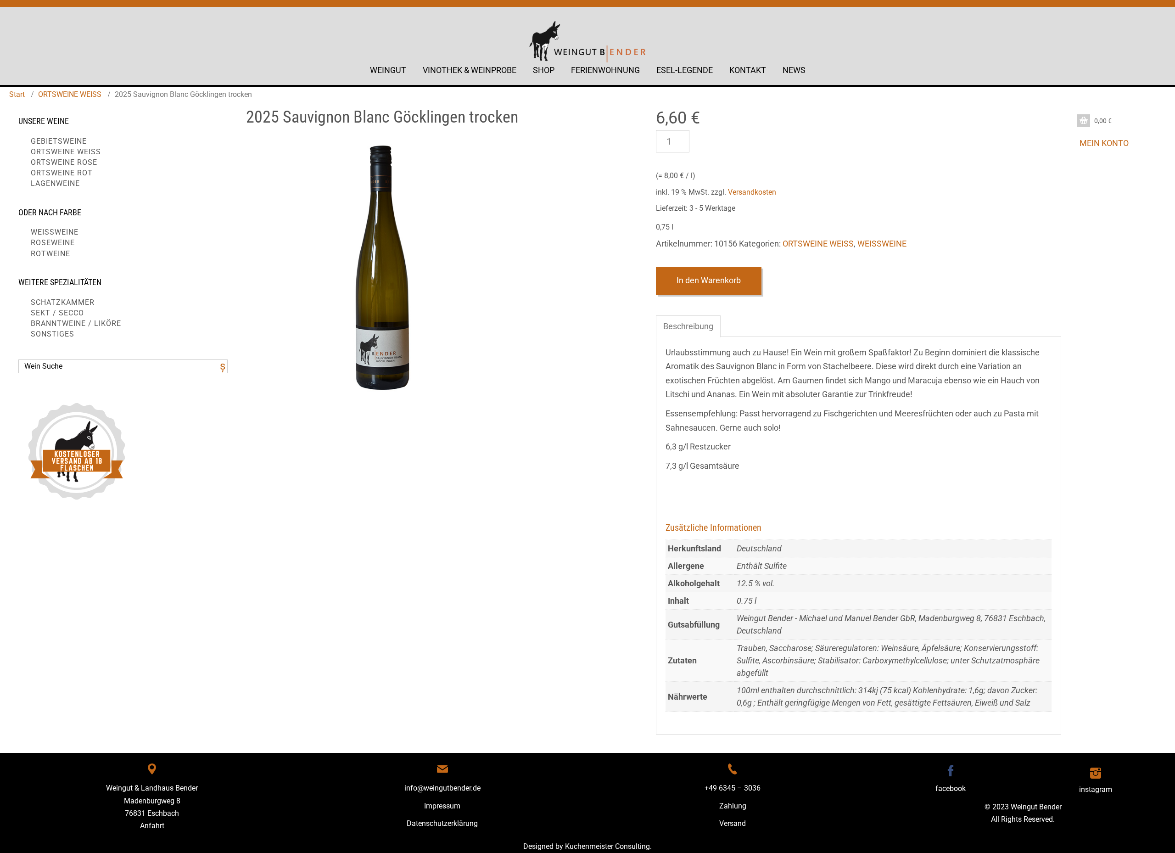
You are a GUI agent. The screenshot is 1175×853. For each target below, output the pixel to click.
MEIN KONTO (1104, 143)
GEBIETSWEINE (59, 141)
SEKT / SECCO (57, 313)
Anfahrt (152, 825)
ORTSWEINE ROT (62, 172)
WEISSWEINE (54, 232)
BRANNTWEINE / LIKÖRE (76, 323)
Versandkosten (752, 192)
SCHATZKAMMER (63, 302)
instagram (1095, 789)
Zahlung (732, 806)
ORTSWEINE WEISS (69, 94)
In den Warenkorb (709, 280)
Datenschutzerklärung (442, 823)
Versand (732, 823)
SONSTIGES (52, 334)
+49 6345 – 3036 (733, 788)
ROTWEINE (50, 253)
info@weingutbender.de (442, 788)
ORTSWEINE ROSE (64, 162)
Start (17, 94)
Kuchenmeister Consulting (607, 846)
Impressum (442, 806)
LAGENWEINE (55, 183)
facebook (950, 788)
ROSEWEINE (53, 242)
